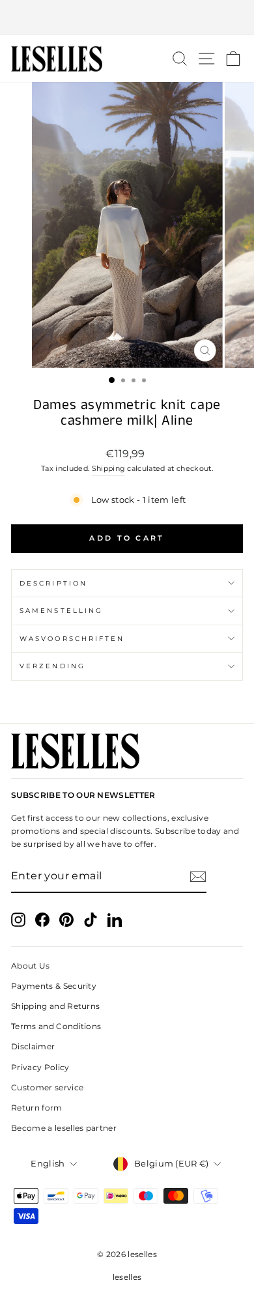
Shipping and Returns (55, 1006)
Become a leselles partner (64, 1128)
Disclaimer (33, 1046)
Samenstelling (61, 610)
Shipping (109, 468)
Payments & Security (53, 986)
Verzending (52, 666)
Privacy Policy (40, 1067)
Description (53, 583)
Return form (37, 1107)
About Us (30, 965)
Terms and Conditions (56, 1026)
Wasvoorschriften (72, 638)
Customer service (47, 1087)
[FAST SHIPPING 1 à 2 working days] (127, 18)
